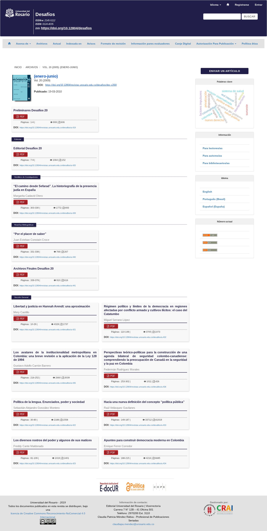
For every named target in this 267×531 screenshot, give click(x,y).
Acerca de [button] (22, 43)
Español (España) (214, 206)
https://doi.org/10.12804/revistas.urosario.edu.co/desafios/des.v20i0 (81, 85)
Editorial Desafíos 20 (27, 148)
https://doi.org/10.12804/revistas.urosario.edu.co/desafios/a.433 (138, 425)
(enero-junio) (46, 76)
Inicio (18, 67)
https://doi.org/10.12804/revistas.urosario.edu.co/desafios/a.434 (138, 463)
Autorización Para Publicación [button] (215, 43)
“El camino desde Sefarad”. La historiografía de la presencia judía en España (55, 188)
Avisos (91, 43)
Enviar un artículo (224, 71)
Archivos (41, 43)
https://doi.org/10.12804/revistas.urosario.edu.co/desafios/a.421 (48, 329)
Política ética (250, 43)
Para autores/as (212, 155)
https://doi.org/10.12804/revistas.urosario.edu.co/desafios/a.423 (48, 463)
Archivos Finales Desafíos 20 (33, 268)
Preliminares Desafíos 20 (30, 110)
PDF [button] (22, 116)
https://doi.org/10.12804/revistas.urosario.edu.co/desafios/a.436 (138, 387)
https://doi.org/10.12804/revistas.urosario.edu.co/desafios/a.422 (48, 425)
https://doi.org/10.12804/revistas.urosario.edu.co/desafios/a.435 (48, 383)
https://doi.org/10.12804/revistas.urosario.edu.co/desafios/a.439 (48, 213)
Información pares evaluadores (150, 43)
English (207, 191)
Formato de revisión (113, 43)
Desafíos (45, 14)
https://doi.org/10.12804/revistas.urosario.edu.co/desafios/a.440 (48, 257)
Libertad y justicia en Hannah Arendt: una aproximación (51, 306)
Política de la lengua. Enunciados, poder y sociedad (49, 401)
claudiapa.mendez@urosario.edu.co (133, 524)
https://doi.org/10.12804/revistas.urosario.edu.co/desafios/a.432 (138, 337)
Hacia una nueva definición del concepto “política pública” (144, 401)
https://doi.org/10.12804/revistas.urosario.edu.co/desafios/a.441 (48, 285)
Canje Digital (183, 43)
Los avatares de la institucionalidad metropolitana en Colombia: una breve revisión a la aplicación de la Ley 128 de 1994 (55, 356)
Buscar (249, 16)
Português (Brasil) (214, 199)
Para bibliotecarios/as (216, 163)
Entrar (258, 4)
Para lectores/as (213, 148)
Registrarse (242, 4)
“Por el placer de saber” (29, 233)
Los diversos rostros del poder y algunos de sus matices (52, 440)
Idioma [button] (214, 4)
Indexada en (74, 43)
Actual (57, 43)
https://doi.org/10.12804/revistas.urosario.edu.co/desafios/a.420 (48, 165)
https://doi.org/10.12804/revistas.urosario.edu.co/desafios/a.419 (48, 127)
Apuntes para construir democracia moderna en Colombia (144, 440)
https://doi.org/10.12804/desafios (66, 28)
